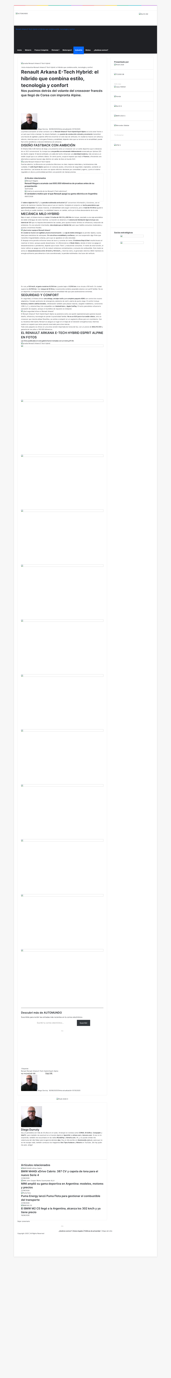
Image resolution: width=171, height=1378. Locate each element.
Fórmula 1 (55, 50)
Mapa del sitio (107, 1231)
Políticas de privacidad (92, 1231)
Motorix (28, 50)
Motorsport (67, 50)
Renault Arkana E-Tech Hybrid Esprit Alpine (42, 1071)
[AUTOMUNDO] (22, 13)
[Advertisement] (63, 105)
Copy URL (48, 1073)
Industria (78, 50)
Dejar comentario (23, 1221)
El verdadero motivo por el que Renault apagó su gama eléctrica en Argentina (61, 194)
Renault (24, 1071)
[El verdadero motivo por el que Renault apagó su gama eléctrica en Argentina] (46, 191)
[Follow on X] (48, 129)
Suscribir (83, 1023)
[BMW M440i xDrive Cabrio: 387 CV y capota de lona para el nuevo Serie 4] (31, 1168)
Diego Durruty (43, 129)
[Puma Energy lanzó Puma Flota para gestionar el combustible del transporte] (26, 1193)
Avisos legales (78, 1231)
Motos (88, 50)
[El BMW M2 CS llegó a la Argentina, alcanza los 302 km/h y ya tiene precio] (26, 1205)
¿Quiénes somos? (101, 50)
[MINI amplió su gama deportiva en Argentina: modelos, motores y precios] (37, 1180)
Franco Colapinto (41, 50)
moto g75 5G (69, 341)
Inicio (19, 50)
